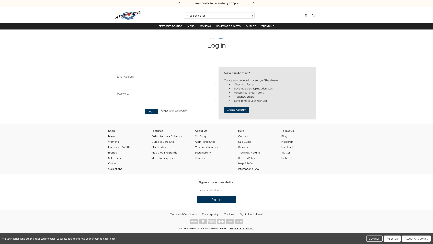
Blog (284, 136)
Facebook (287, 147)
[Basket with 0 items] (314, 16)
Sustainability (203, 152)
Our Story (200, 136)
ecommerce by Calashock (242, 228)
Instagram (287, 142)
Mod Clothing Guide (164, 158)
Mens (111, 136)
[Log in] (306, 16)
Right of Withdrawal (251, 214)
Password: (123, 93)
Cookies (229, 214)
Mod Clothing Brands (164, 152)
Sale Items (114, 158)
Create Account (236, 109)
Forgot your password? (174, 110)
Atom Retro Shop (205, 142)
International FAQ (248, 169)
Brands (112, 152)
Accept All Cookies (416, 238)
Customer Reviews (206, 147)
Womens (113, 142)
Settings (374, 238)
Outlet (112, 163)
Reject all (392, 238)
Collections (115, 169)
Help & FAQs (245, 163)
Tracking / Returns (249, 152)
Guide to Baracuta (163, 142)
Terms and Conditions (183, 214)
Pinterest (286, 158)
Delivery (243, 147)
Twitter (285, 152)
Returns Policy (246, 158)
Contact (243, 136)
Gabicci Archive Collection (167, 136)
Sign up (216, 199)
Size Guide (244, 142)
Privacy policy (210, 214)
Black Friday (159, 147)
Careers (199, 158)
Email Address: (125, 76)
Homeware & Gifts (119, 147)
